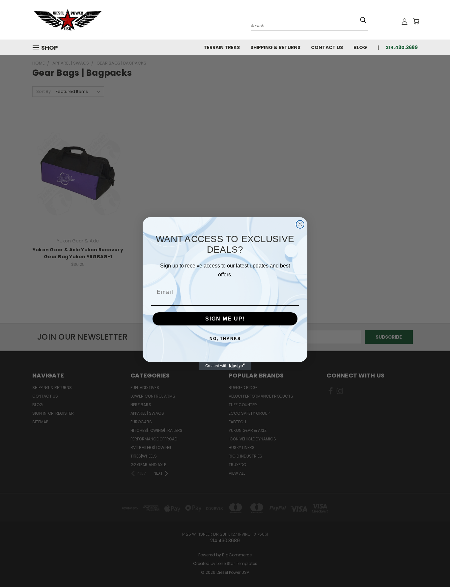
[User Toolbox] (404, 21)
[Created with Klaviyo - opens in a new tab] (225, 366)
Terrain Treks (222, 47)
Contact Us (327, 47)
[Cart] (416, 21)
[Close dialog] (300, 224)
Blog (360, 47)
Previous (433, 566)
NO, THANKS (225, 338)
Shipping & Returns (275, 47)
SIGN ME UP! (225, 318)
